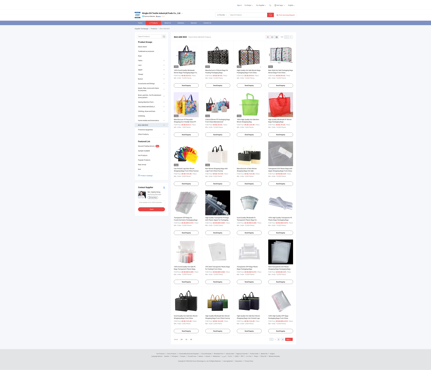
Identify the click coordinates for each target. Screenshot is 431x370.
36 (186, 339)
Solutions (181, 23)
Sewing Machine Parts (146, 102)
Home (140, 23)
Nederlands (216, 356)
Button (140, 79)
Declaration (238, 361)
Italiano (201, 356)
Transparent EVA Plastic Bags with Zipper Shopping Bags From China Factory (280, 170)
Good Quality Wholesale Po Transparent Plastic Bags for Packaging (247, 219)
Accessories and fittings (146, 83)
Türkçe (256, 356)
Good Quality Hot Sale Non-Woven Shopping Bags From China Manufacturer (186, 318)
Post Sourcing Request (287, 15)
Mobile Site (264, 354)
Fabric (140, 60)
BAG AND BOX (143, 125)
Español (166, 356)
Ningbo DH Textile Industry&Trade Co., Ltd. (161, 13)
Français (182, 356)
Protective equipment (145, 130)
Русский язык (192, 356)
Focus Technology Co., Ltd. (201, 361)
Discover (194, 23)
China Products (171, 354)
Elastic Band (142, 47)
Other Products (143, 134)
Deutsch (208, 356)
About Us (167, 23)
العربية (224, 356)
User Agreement (228, 361)
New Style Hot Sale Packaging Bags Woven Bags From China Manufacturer (280, 72)
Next (288, 339)
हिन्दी (242, 356)
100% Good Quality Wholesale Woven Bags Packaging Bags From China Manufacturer (186, 72)
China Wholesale (206, 354)
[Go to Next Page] (291, 37)
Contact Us (207, 23)
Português (175, 356)
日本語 (237, 356)
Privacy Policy (249, 361)
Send (151, 209)
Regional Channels (242, 354)
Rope (140, 56)
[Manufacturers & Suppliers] (149, 4)
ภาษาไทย (249, 356)
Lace (139, 65)
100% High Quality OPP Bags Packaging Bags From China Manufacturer (278, 318)
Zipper (140, 70)
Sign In (239, 5)
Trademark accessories (146, 51)
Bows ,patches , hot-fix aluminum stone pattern (149, 96)
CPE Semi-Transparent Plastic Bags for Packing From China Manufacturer (217, 269)
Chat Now (154, 197)
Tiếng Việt (263, 356)
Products (154, 23)
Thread (140, 74)
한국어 (230, 356)
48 (191, 339)
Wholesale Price (218, 354)
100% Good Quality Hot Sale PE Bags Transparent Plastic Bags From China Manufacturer (185, 269)
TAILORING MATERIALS (146, 107)
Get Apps (279, 5)
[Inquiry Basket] (270, 5)
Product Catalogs (146, 176)
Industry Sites (230, 354)
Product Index (254, 354)
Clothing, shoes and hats (146, 111)
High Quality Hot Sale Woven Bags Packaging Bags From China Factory (249, 72)
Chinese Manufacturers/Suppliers (189, 354)
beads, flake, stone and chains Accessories (148, 89)
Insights (272, 354)
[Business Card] (164, 187)
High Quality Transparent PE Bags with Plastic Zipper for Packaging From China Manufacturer (217, 219)
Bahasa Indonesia (274, 356)
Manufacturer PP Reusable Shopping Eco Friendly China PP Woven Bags (185, 121)
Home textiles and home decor (148, 120)
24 (181, 339)
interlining (141, 116)
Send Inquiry (186, 85)
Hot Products (160, 354)
